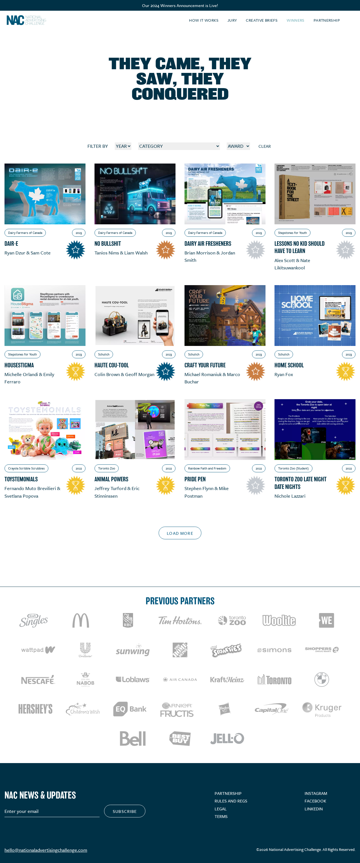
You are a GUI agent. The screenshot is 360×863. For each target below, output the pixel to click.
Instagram (316, 793)
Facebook (315, 801)
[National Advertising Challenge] (26, 20)
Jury (232, 20)
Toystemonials (21, 479)
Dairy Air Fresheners (207, 243)
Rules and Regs (231, 801)
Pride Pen (195, 479)
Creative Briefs (262, 20)
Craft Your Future (205, 365)
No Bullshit (107, 243)
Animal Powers (111, 479)
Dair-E (11, 243)
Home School (289, 365)
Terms (221, 816)
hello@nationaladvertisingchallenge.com (45, 849)
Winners (296, 20)
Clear (264, 146)
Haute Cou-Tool (111, 365)
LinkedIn (314, 809)
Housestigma (19, 365)
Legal (221, 809)
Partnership (327, 20)
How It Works (204, 20)
